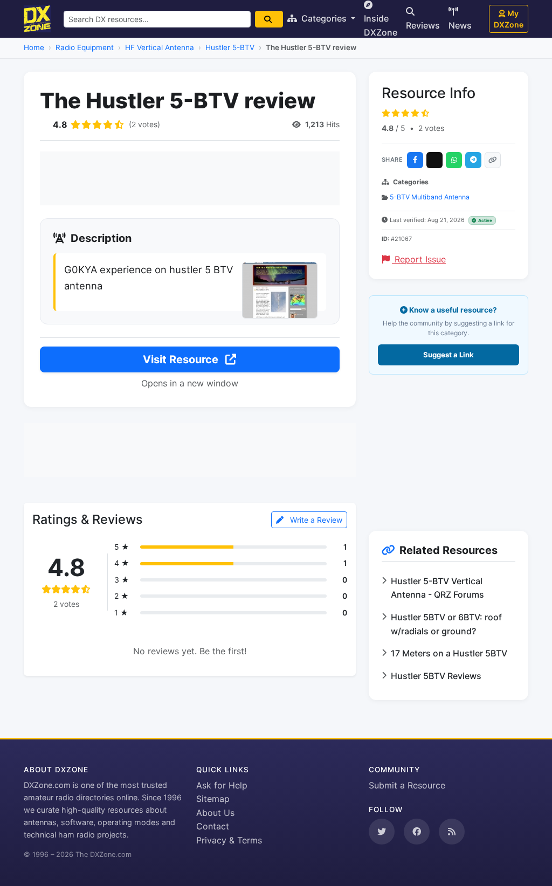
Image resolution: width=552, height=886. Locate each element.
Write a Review (315, 519)
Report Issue (419, 259)
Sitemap (213, 798)
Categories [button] (324, 18)
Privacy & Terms (229, 840)
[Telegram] (473, 160)
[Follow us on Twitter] (382, 832)
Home (34, 47)
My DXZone (508, 19)
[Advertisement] (190, 178)
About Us (215, 812)
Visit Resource (182, 359)
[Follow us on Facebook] (417, 832)
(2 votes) (144, 124)
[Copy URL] (493, 160)
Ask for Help (221, 785)
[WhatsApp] (454, 160)
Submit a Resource (407, 785)
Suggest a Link (448, 354)
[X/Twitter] (434, 160)
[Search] (269, 19)
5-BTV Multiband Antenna (430, 197)
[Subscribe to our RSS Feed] (452, 832)
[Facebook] (415, 160)
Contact (212, 826)
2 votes (431, 128)
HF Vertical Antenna (159, 47)
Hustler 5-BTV (229, 47)
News (460, 25)
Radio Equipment (85, 47)
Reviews (423, 25)
